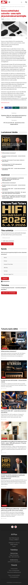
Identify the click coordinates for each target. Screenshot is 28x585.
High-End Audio (18, 6)
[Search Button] (26, 2)
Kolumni (4, 348)
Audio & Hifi (11, 6)
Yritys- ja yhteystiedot (14, 570)
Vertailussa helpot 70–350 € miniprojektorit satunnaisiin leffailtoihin (12, 165)
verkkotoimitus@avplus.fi (14, 561)
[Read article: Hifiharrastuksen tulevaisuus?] (14, 340)
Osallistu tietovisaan (9, 292)
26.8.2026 (4, 419)
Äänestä (5, 278)
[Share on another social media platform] (23, 108)
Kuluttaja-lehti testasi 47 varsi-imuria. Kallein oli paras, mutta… (13, 160)
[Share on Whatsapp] (16, 108)
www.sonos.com (5, 102)
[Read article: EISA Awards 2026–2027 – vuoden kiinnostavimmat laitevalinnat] (14, 400)
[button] (15, 257)
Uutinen (7, 6)
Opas (4, 377)
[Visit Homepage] (4, 2)
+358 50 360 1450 (15, 557)
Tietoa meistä (14, 568)
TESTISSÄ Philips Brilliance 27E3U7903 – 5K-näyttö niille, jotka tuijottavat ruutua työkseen (14, 193)
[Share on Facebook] (8, 108)
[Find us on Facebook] (12, 527)
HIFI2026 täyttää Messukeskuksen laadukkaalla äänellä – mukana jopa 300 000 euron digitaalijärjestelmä (14, 145)
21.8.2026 (4, 452)
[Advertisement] (14, 311)
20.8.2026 (5, 148)
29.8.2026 (4, 388)
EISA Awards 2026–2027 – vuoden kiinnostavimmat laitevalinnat (13, 169)
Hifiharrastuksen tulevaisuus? (9, 153)
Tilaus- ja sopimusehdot (14, 575)
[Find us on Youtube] (16, 527)
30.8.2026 (4, 358)
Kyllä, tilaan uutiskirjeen (8, 240)
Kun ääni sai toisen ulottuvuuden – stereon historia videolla (13, 156)
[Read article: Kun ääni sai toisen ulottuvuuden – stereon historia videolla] (14, 369)
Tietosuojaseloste (14, 577)
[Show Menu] (9, 2)
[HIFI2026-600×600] (14, 214)
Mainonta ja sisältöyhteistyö (14, 572)
